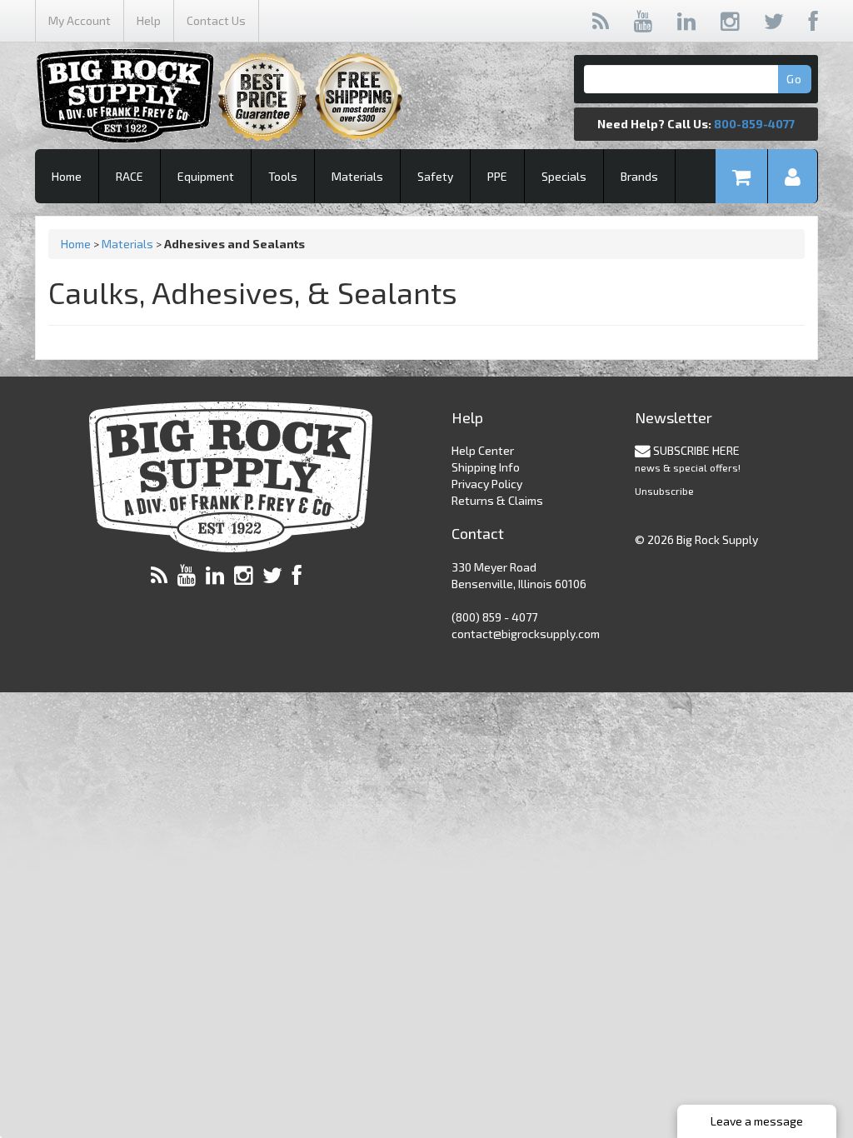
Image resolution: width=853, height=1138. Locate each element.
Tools (282, 176)
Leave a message (757, 1121)
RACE (129, 176)
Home (67, 176)
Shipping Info (485, 467)
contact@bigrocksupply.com (525, 633)
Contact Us (216, 20)
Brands (639, 176)
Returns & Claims (497, 500)
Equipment (205, 176)
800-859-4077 (754, 124)
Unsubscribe (664, 491)
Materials (357, 176)
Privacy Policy (486, 484)
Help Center (482, 450)
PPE (497, 176)
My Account (79, 20)
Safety (435, 176)
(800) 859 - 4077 (494, 617)
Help (149, 20)
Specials (563, 176)
